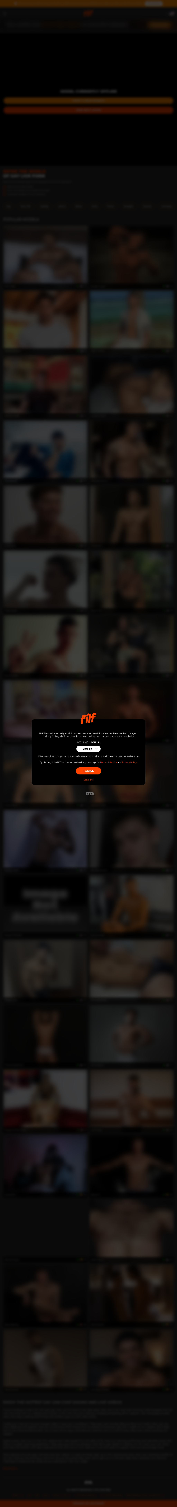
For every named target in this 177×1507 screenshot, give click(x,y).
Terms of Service (108, 762)
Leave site (88, 780)
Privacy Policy (129, 762)
